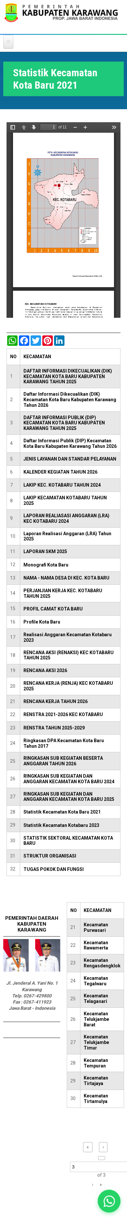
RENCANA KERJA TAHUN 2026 (55, 701)
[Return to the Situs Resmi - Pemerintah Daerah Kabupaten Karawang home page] (61, 17)
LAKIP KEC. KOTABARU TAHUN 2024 (62, 485)
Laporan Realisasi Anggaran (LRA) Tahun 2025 (67, 536)
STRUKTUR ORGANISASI (49, 856)
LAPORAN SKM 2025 (45, 551)
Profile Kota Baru (41, 621)
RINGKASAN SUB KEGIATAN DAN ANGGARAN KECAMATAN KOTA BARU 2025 (68, 796)
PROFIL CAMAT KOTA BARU (53, 608)
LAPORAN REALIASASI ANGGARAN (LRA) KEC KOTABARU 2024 (66, 518)
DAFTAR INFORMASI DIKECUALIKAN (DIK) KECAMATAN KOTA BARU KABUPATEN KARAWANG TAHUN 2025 (67, 376)
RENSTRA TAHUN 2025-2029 (54, 727)
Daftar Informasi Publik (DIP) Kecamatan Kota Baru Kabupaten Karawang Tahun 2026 (70, 443)
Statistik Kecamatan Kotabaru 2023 (61, 825)
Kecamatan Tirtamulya (96, 1098)
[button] (109, 1201)
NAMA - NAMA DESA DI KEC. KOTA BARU (66, 577)
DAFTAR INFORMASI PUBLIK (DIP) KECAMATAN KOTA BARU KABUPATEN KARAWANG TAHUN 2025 (64, 423)
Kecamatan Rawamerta (96, 945)
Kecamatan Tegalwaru (96, 981)
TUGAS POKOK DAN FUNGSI (53, 869)
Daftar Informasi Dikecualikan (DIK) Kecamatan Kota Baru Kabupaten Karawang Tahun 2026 (69, 399)
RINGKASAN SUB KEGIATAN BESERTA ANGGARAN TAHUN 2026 (63, 761)
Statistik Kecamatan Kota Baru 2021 (62, 812)
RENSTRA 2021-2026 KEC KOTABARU (63, 714)
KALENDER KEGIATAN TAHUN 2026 (60, 472)
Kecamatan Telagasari (96, 998)
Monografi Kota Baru (45, 564)
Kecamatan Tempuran (96, 1063)
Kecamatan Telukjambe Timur (96, 1042)
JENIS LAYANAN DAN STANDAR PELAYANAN (69, 459)
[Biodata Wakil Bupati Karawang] (48, 970)
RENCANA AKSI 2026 (45, 670)
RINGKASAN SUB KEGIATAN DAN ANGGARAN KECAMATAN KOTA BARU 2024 (68, 778)
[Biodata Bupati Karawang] (16, 970)
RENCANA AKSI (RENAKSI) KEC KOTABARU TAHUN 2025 (68, 655)
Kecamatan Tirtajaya (96, 1080)
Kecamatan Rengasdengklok (102, 963)
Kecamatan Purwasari (96, 927)
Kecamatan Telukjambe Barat (96, 1019)
